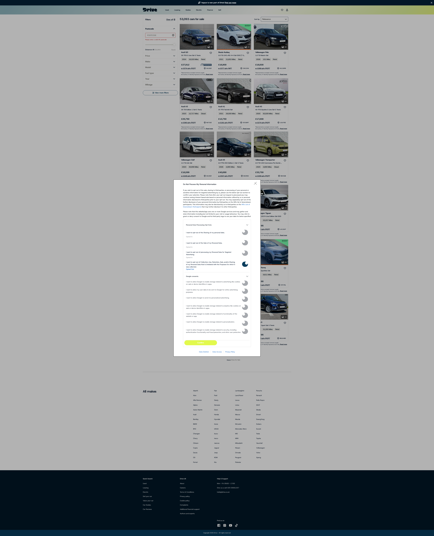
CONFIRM (200, 343)
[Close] (256, 184)
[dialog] (217, 268)
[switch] (245, 232)
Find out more (230, 2)
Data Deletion (204, 352)
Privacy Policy (230, 352)
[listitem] (217, 225)
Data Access (217, 352)
